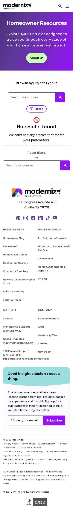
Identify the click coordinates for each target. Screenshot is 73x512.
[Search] (60, 6)
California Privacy (13, 451)
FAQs (41, 326)
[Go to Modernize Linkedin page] (40, 218)
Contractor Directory (15, 271)
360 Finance (45, 258)
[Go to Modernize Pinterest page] (18, 218)
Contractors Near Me (15, 263)
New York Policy (34, 451)
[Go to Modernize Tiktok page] (48, 218)
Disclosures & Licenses (30, 447)
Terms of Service (23, 463)
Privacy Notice (11, 443)
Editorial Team (12, 300)
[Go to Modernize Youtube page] (55, 218)
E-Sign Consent (47, 443)
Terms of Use (29, 443)
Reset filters (36, 152)
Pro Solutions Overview (52, 238)
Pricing (42, 278)
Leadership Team (48, 335)
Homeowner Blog (13, 238)
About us (36, 58)
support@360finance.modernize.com (26, 358)
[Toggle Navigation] (67, 6)
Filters (38, 109)
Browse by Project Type (35, 83)
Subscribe (54, 420)
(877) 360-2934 (12, 354)
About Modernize (48, 318)
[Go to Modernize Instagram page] (25, 218)
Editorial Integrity (13, 291)
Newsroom (44, 351)
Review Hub (10, 246)
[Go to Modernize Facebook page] (33, 218)
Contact (8, 318)
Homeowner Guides (15, 254)
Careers (42, 343)
